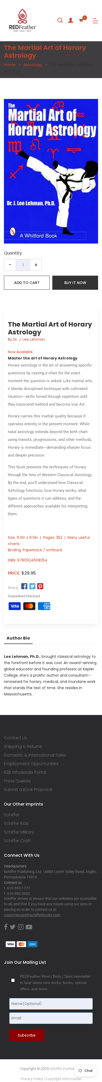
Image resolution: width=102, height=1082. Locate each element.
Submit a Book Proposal (28, 790)
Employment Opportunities (31, 764)
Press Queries (17, 781)
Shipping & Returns (23, 746)
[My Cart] (81, 20)
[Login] (70, 20)
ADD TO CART (27, 282)
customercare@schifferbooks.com (32, 915)
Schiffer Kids (16, 823)
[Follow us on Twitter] (32, 586)
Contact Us (15, 738)
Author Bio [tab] (18, 638)
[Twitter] (13, 927)
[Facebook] (6, 927)
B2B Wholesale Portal (25, 772)
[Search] (60, 20)
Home (10, 64)
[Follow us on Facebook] (24, 586)
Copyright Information (64, 1079)
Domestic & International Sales (35, 755)
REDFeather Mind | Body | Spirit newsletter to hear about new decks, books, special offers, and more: (55, 982)
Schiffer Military (19, 832)
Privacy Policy (32, 1079)
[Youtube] (29, 927)
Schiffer (11, 815)
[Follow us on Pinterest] (40, 586)
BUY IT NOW (75, 282)
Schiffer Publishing (65, 1069)
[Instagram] (21, 927)
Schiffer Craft (17, 841)
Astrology (32, 64)
